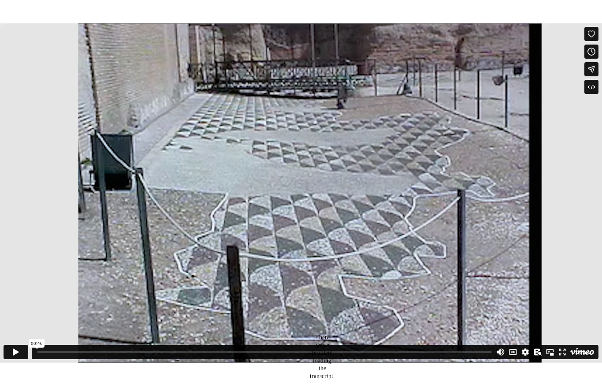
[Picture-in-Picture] (550, 352)
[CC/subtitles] (513, 352)
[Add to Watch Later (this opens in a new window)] (591, 52)
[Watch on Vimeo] (582, 352)
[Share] (591, 69)
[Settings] (525, 352)
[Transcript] (537, 352)
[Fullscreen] (562, 352)
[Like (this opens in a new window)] (591, 34)
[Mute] (500, 352)
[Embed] (591, 87)
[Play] (16, 352)
